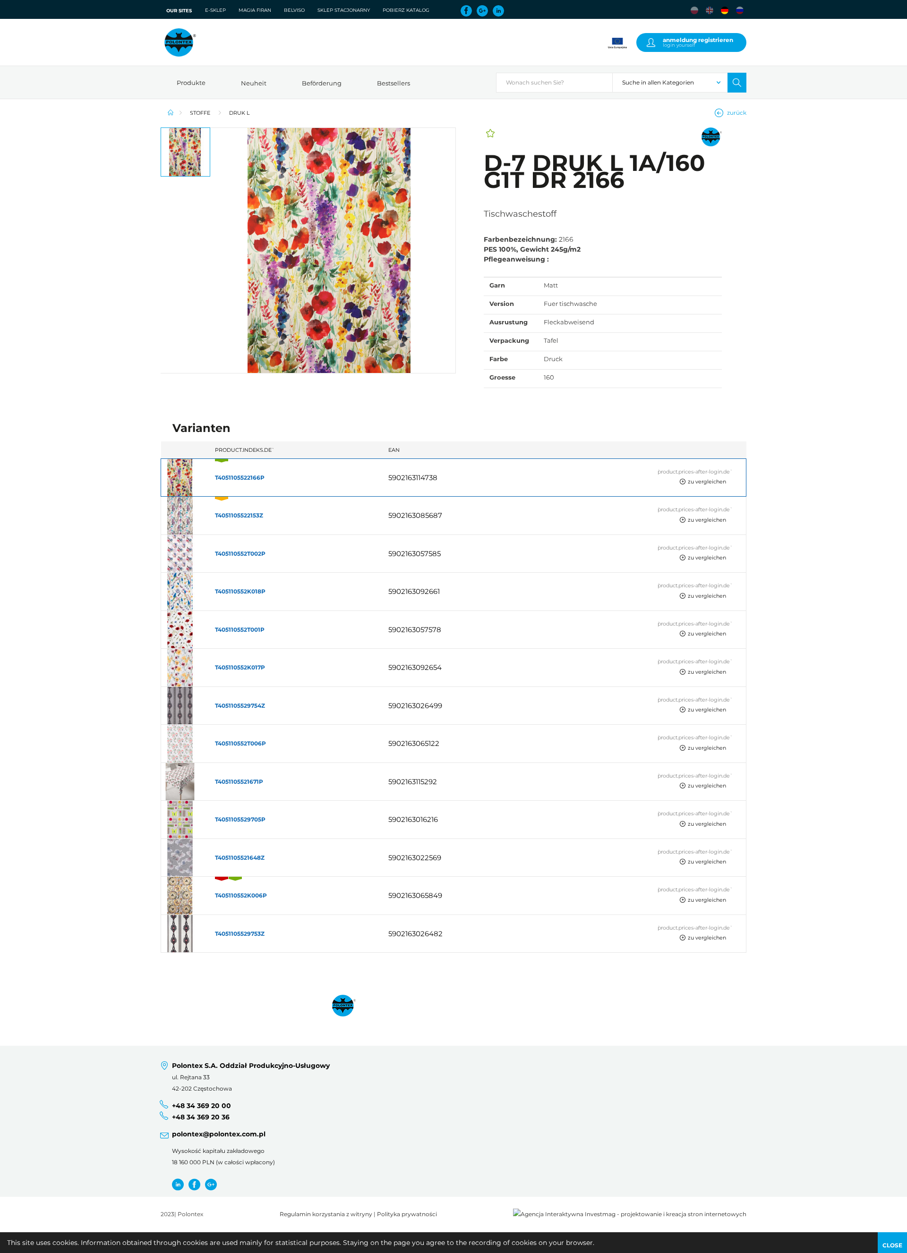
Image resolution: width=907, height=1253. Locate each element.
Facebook (466, 11)
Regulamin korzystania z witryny (326, 1214)
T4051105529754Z (240, 705)
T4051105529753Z (240, 933)
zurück (736, 112)
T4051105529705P (240, 819)
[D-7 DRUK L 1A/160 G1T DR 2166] (333, 250)
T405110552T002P (240, 553)
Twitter (178, 1184)
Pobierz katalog (406, 10)
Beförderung (322, 83)
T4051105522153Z (239, 515)
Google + (211, 1184)
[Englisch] (709, 10)
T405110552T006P (240, 743)
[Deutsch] (724, 10)
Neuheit (253, 83)
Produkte (191, 82)
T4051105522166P (240, 477)
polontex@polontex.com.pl (218, 1134)
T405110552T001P (240, 629)
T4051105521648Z (240, 857)
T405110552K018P (240, 591)
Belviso (294, 10)
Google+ (482, 11)
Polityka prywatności (407, 1214)
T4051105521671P (239, 781)
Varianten (201, 428)
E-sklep (215, 10)
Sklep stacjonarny (343, 10)
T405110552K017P (240, 667)
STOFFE (200, 113)
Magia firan (255, 10)
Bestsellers (393, 83)
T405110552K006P (241, 895)
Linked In (498, 11)
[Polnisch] (694, 10)
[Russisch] (740, 10)
